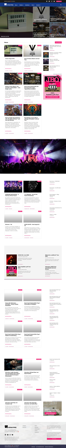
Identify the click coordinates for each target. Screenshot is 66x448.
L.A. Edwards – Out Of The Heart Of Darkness (30, 195)
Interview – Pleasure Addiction (55, 386)
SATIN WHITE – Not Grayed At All (31, 225)
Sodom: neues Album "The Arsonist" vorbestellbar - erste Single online (57, 19)
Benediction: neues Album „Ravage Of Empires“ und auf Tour (31, 119)
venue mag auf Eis (5, 36)
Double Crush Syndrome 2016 (55, 359)
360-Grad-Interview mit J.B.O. (55, 365)
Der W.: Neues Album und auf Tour (31, 59)
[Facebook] (49, 1)
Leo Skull (11, 431)
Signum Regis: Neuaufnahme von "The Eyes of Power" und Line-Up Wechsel (57, 35)
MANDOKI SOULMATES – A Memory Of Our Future (12, 195)
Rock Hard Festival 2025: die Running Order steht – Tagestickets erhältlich (31, 88)
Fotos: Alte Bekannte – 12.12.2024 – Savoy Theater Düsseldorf (11, 304)
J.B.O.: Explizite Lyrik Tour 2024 (24, 267)
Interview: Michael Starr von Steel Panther (31, 373)
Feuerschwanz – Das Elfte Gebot (55, 187)
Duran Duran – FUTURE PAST (55, 181)
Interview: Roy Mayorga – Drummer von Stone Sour (30, 403)
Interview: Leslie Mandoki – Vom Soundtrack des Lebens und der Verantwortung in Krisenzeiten (12, 374)
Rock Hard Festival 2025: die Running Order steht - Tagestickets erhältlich (40, 35)
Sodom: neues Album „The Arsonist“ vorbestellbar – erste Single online (12, 88)
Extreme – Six (8, 224)
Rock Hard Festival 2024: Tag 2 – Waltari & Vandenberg (13, 335)
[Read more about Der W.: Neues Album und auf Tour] (41, 14)
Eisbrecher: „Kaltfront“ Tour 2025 (52, 255)
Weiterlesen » (8, 68)
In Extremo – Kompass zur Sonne (55, 201)
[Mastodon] (47, 1)
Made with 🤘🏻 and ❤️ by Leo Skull (9, 1)
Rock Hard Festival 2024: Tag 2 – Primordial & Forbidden (32, 303)
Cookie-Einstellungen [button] (57, 446)
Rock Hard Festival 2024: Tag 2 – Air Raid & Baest (32, 335)
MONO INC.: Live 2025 (23, 255)
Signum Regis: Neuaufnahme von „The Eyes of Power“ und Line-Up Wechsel (12, 119)
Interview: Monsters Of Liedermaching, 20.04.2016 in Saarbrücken (55, 373)
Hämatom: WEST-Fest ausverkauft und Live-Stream (50, 268)
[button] (61, 5)
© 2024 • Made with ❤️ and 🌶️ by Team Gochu (12, 445)
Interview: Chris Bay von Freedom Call (11, 403)
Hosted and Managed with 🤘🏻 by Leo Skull (11, 446)
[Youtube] (54, 1)
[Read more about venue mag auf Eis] (16, 22)
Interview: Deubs (52, 379)
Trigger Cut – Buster (53, 214)
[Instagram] (52, 1)
